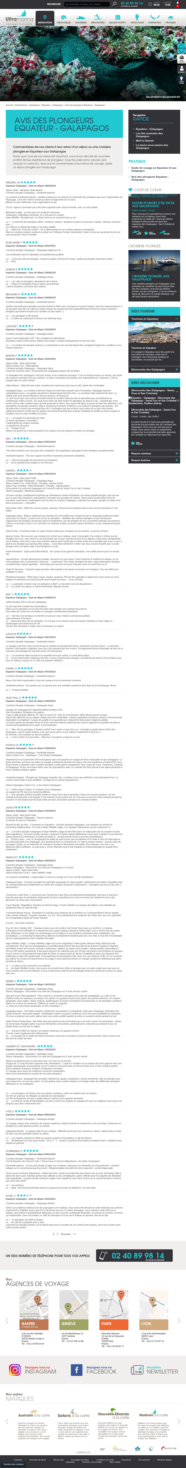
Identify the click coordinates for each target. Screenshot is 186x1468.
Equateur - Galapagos (149, 128)
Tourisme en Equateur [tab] (145, 318)
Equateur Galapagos (16, 186)
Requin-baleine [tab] (140, 460)
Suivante (66, 1234)
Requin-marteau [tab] (141, 453)
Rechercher (53, 4)
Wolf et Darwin (145, 140)
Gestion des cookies (14, 1464)
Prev (7, 1320)
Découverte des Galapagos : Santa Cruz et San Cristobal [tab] (152, 392)
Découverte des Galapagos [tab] (148, 369)
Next (179, 1320)
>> (74, 1234)
